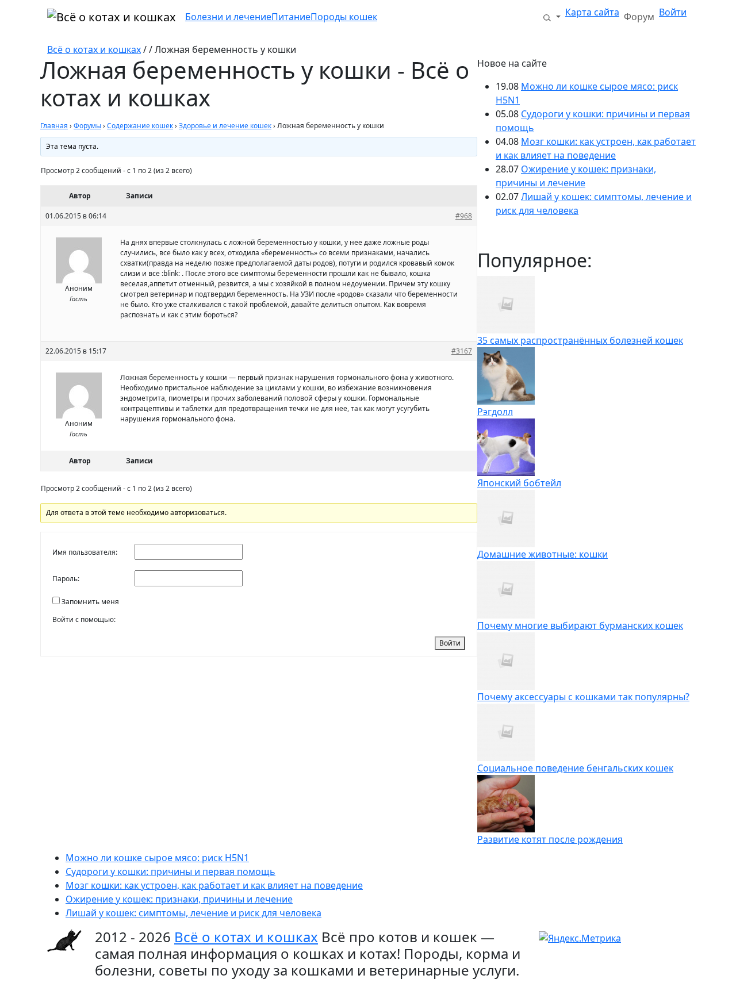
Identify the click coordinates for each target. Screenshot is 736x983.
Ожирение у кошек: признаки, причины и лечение (179, 899)
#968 (463, 216)
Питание (290, 16)
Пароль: (65, 578)
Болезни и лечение (228, 16)
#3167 (461, 351)
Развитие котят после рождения (550, 839)
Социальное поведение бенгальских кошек (575, 768)
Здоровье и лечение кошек (225, 125)
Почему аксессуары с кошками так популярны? (583, 696)
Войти (673, 12)
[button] (551, 16)
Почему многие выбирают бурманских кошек (580, 625)
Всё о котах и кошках (94, 49)
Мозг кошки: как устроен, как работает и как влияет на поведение (214, 885)
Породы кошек (343, 16)
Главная (54, 125)
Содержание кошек (140, 125)
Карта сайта (592, 12)
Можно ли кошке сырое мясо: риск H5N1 (157, 857)
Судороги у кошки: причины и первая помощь (170, 871)
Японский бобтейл (519, 483)
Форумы (87, 125)
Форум (639, 16)
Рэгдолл (495, 411)
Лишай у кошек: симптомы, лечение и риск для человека (193, 913)
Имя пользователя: (84, 552)
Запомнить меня (90, 601)
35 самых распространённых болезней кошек (580, 340)
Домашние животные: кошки (542, 554)
